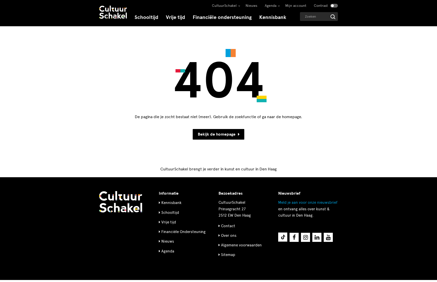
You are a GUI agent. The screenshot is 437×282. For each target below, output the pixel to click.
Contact (228, 226)
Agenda (270, 6)
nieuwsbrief (307, 202)
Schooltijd (146, 17)
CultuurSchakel (224, 6)
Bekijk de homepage (216, 134)
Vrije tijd (175, 17)
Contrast (321, 6)
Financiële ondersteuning (222, 17)
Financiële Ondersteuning (183, 231)
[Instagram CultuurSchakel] (305, 237)
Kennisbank (272, 17)
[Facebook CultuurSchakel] (294, 237)
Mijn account (295, 6)
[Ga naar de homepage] (113, 13)
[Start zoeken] (333, 16)
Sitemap (228, 254)
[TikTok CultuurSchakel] (282, 237)
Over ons (228, 235)
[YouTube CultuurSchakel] (328, 237)
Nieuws (251, 6)
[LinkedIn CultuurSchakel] (316, 237)
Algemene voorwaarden (241, 245)
